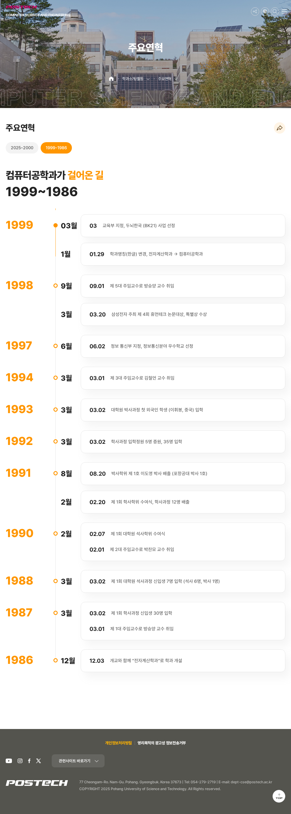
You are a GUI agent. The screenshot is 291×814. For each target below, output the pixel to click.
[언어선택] (265, 11)
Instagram (20, 761)
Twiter (38, 761)
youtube (9, 761)
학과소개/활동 (133, 78)
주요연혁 (164, 78)
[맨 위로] (279, 796)
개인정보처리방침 (118, 743)
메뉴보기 (283, 11)
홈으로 (109, 76)
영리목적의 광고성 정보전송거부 (162, 743)
